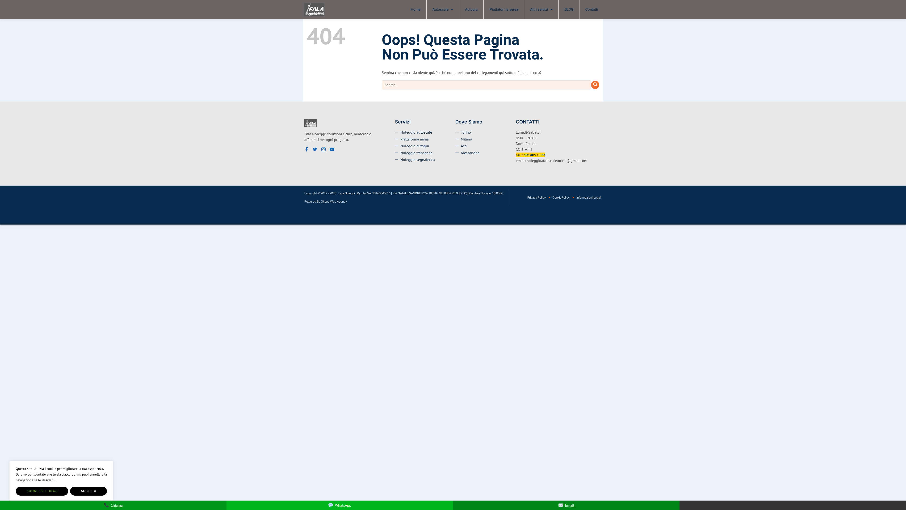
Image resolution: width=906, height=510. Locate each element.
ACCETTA (88, 491)
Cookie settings (42, 491)
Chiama (117, 505)
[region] (61, 481)
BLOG (569, 9)
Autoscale (440, 9)
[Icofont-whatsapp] (340, 149)
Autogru (471, 9)
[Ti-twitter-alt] (315, 149)
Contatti (591, 9)
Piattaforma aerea (504, 9)
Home (415, 9)
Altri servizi (539, 9)
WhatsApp (343, 505)
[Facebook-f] (306, 149)
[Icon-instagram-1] (323, 149)
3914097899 (534, 155)
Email (569, 505)
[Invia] (595, 85)
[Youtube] (332, 149)
